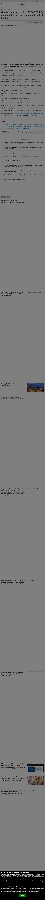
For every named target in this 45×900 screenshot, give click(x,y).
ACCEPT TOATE (22, 895)
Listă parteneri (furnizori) (5, 892)
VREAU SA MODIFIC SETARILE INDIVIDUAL (22, 897)
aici (12, 882)
